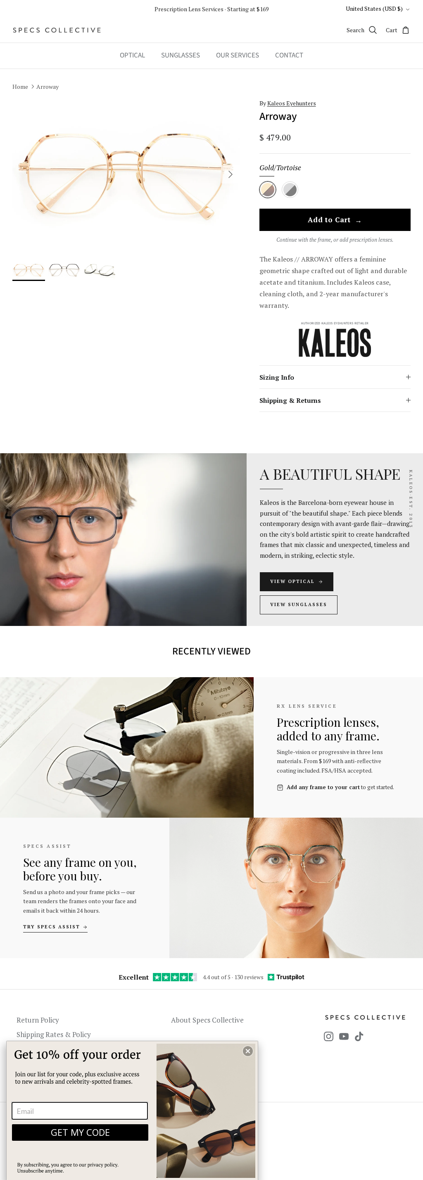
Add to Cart (335, 220)
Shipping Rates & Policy (54, 1034)
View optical (292, 581)
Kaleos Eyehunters (291, 103)
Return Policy (38, 1020)
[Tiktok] (359, 1036)
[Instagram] (328, 1036)
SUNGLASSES (180, 55)
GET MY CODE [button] (80, 1132)
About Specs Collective (207, 1020)
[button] (248, 1051)
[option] (126, 174)
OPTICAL (132, 55)
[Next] (230, 174)
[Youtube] (344, 1036)
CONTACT (289, 55)
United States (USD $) (374, 8)
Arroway (47, 86)
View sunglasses (298, 604)
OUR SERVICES (237, 55)
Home (20, 86)
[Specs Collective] (56, 30)
